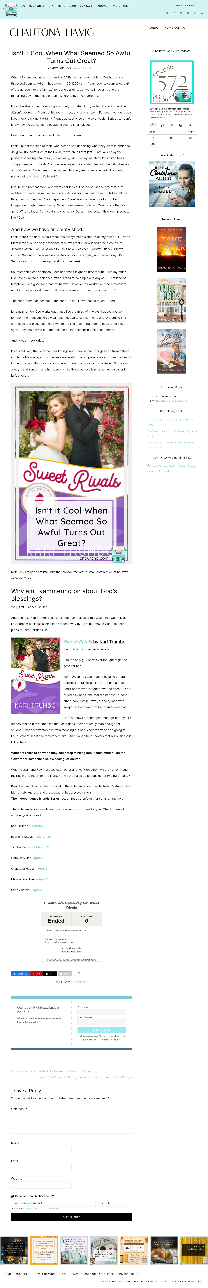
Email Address (85, 1017)
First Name (83, 1007)
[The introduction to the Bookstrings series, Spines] (104, 1250)
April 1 (37, 858)
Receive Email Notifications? (34, 1196)
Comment (19, 1109)
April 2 (42, 868)
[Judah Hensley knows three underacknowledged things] (14, 1250)
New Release (79, 982)
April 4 (37, 890)
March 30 (44, 836)
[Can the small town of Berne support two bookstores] (74, 1250)
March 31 (42, 847)
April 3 (43, 879)
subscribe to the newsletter (171, 400)
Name (15, 1143)
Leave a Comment (84, 68)
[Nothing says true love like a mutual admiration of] (44, 1250)
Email (15, 1161)
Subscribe (102, 1030)
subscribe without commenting (43, 1208)
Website (16, 1178)
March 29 (39, 826)
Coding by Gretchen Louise (187, 1282)
